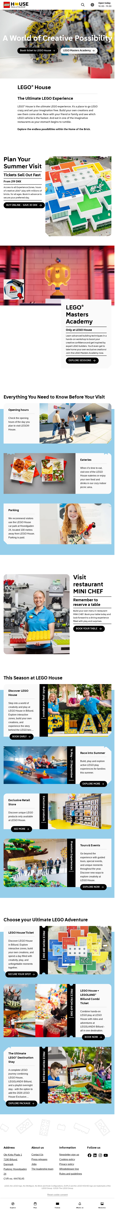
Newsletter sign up (69, 1154)
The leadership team (42, 1169)
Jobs (34, 1164)
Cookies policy (67, 1159)
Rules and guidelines (70, 1173)
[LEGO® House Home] (16, 5)
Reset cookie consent (57, 1194)
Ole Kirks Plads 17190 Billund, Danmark (13, 1160)
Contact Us (37, 1154)
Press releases (39, 1159)
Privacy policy (66, 1164)
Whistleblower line (69, 1169)
